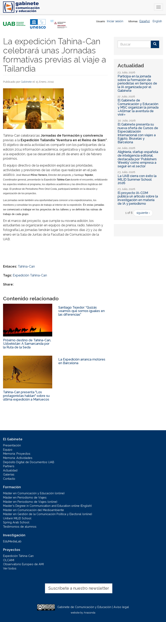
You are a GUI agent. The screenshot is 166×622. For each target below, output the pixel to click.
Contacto (9, 478)
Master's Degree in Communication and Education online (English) (47, 505)
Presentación (12, 445)
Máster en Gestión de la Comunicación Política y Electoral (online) (47, 514)
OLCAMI (8, 560)
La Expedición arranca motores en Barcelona (81, 361)
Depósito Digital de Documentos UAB (28, 462)
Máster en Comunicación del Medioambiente (33, 510)
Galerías (8, 474)
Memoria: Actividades (17, 458)
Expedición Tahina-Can (30, 275)
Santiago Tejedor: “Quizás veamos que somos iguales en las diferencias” (81, 311)
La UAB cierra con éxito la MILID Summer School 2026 (137, 179)
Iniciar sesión (115, 21)
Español (144, 21)
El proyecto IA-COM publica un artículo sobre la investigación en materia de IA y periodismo (138, 198)
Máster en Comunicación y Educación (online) (34, 493)
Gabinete (26, 81)
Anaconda (89, 612)
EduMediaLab (12, 541)
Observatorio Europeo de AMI (23, 564)
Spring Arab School (16, 522)
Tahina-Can (26, 266)
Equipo (7, 449)
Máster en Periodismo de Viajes (25, 497)
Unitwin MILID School (17, 518)
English (157, 21)
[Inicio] (21, 7)
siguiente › (143, 212)
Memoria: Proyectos (16, 453)
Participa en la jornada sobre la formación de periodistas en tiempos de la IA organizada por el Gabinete (137, 83)
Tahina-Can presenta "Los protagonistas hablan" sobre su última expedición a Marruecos (26, 395)
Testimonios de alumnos (19, 526)
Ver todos (9, 568)
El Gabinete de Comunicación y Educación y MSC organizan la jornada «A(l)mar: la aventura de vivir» (138, 107)
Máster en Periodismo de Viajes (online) (30, 501)
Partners (8, 466)
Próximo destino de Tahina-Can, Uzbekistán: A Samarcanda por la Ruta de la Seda (27, 343)
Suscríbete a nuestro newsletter (78, 588)
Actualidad (10, 470)
